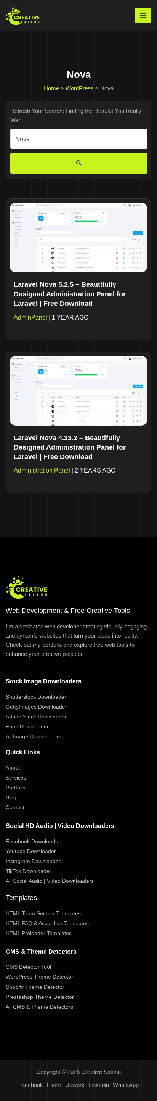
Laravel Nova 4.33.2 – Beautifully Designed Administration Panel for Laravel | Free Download (70, 447)
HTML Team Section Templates (43, 913)
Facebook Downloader (33, 841)
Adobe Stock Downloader (36, 717)
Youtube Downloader (31, 851)
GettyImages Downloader (36, 707)
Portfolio (16, 787)
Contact (15, 807)
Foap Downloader (27, 726)
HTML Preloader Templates (39, 933)
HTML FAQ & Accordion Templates (47, 923)
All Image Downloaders (33, 736)
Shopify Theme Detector (35, 987)
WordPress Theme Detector (39, 977)
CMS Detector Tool (28, 967)
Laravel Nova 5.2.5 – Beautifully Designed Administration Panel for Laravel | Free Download (70, 294)
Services (16, 778)
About (13, 768)
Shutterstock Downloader (36, 697)
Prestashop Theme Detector (40, 997)
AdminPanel (30, 317)
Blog (11, 797)
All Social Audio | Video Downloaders (50, 881)
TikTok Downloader (28, 871)
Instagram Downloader (33, 861)
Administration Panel (42, 470)
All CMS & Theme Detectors (39, 1007)
